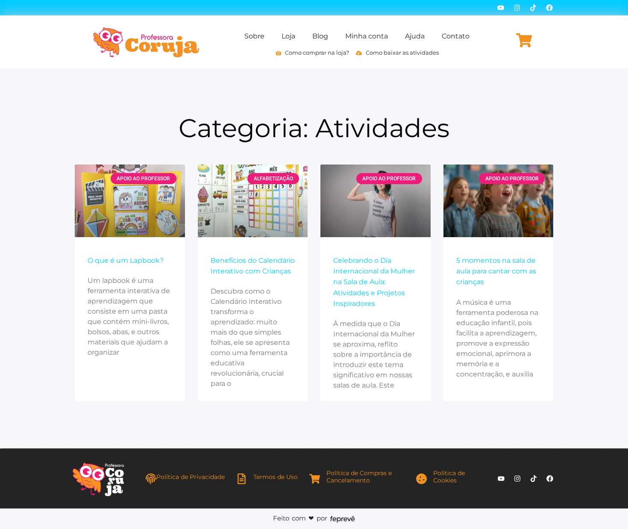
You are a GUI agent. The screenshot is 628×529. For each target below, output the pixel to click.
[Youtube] (500, 7)
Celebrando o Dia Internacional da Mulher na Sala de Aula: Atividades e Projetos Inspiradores (374, 282)
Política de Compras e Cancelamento (359, 476)
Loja (288, 36)
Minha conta (366, 36)
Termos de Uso (275, 477)
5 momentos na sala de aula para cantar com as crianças (496, 271)
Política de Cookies (449, 476)
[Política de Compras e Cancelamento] (314, 478)
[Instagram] (517, 7)
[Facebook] (549, 7)
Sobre (254, 36)
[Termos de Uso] (241, 478)
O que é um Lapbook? (126, 260)
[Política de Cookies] (421, 478)
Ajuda (415, 36)
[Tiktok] (533, 7)
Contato (456, 36)
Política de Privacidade (190, 477)
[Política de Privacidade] (151, 478)
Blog (320, 36)
